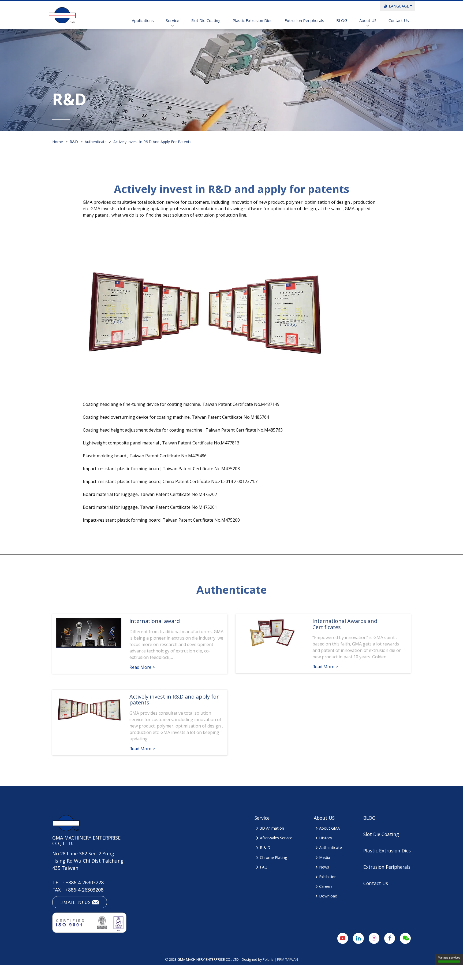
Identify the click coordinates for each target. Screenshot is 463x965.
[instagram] (374, 938)
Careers (326, 886)
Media (324, 857)
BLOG (341, 20)
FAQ (263, 867)
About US (367, 20)
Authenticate (330, 847)
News (324, 867)
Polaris (268, 959)
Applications (143, 20)
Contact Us (399, 20)
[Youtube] (342, 938)
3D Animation (272, 828)
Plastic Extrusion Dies (252, 20)
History (325, 837)
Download (328, 896)
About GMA (329, 828)
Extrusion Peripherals (304, 20)
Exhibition (328, 876)
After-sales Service (276, 837)
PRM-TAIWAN (287, 959)
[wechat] (405, 938)
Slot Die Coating (206, 20)
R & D (265, 847)
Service (172, 20)
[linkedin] (358, 938)
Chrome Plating (273, 857)
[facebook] (389, 938)
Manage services (449, 957)
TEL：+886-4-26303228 (78, 882)
